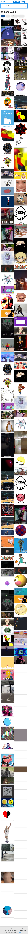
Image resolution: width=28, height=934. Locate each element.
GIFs (8, 16)
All (3, 16)
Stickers (14, 16)
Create (17, 1)
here (20, 932)
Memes (21, 16)
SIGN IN (22, 1)
